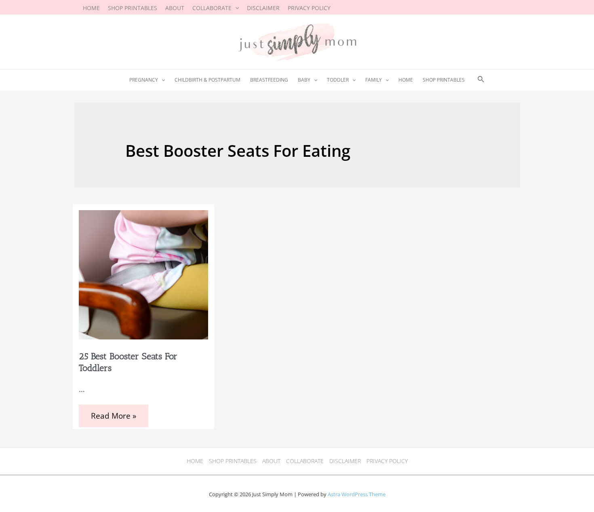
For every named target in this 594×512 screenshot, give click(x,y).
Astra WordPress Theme (356, 494)
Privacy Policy (387, 461)
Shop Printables (233, 461)
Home (195, 461)
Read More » (113, 417)
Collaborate (305, 461)
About (271, 461)
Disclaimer (345, 461)
